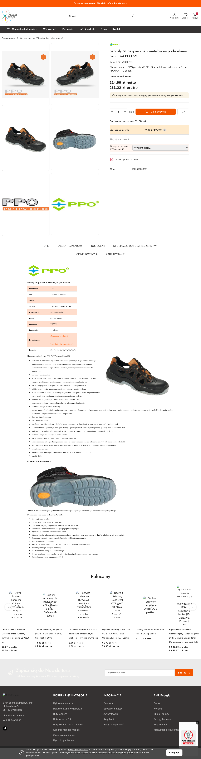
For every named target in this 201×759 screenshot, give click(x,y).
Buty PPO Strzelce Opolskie (68, 724)
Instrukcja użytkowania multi (62, 344)
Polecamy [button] (100, 576)
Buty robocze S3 (62, 719)
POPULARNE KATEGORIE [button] (70, 695)
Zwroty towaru (110, 714)
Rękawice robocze (63, 703)
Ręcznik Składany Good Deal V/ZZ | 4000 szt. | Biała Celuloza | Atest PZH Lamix (116, 633)
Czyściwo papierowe (64, 735)
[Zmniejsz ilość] (112, 112)
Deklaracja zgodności (59, 336)
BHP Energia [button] (162, 695)
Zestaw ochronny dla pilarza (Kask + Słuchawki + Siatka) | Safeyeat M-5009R (49, 633)
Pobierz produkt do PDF (127, 159)
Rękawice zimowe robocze (67, 708)
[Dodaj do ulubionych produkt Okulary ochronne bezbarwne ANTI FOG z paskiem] (162, 589)
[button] (25, 74)
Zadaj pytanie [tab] (115, 254)
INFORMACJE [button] (112, 695)
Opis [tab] (46, 246)
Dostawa (108, 703)
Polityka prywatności (114, 724)
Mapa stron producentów (167, 730)
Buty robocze (60, 714)
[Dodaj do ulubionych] (183, 112)
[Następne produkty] (192, 607)
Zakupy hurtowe (162, 719)
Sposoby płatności (113, 708)
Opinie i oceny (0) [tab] (87, 254)
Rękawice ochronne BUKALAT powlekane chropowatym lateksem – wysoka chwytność (83, 633)
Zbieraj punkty (161, 714)
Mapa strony (160, 724)
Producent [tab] (97, 246)
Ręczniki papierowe (63, 740)
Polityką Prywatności (78, 749)
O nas (157, 703)
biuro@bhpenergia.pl (14, 715)
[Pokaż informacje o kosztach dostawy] (164, 129)
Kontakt (158, 708)
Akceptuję (174, 752)
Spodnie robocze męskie (66, 730)
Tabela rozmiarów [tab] (69, 246)
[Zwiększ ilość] (125, 112)
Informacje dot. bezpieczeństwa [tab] (135, 246)
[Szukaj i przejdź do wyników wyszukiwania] (133, 16)
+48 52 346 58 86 (12, 720)
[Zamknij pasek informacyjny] (198, 3)
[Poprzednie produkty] (8, 607)
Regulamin (109, 719)
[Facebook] (5, 728)
